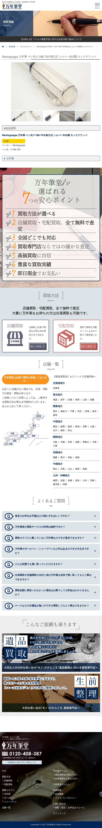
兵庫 (94, 442)
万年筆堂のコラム (61, 784)
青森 (55, 399)
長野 (85, 426)
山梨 (92, 426)
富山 (70, 430)
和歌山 (86, 442)
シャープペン (10, 802)
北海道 (56, 388)
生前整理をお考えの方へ (66, 778)
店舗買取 (8, 780)
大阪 (55, 442)
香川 (62, 457)
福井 (62, 430)
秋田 (77, 399)
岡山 (55, 469)
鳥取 (77, 469)
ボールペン (9, 798)
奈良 (70, 442)
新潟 (77, 426)
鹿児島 (56, 484)
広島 (62, 469)
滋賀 (77, 442)
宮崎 (92, 480)
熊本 (77, 480)
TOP (4, 771)
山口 (70, 469)
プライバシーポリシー (65, 798)
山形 (85, 399)
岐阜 (70, 426)
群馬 (55, 415)
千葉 (72, 411)
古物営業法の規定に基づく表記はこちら (22, 762)
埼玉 (79, 411)
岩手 (62, 399)
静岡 (62, 426)
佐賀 (62, 480)
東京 (55, 411)
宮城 (70, 399)
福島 (92, 399)
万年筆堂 (50, 825)
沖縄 (65, 484)
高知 (70, 457)
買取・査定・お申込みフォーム (70, 807)
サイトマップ (59, 813)
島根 (85, 469)
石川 (55, 430)
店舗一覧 (6, 807)
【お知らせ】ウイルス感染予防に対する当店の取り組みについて (51, 39)
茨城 (87, 411)
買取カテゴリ (8, 790)
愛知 (55, 426)
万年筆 (7, 794)
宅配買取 (8, 784)
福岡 (55, 480)
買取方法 (6, 777)
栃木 (94, 411)
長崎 (70, 480)
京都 (62, 442)
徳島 (77, 457)
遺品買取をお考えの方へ (66, 775)
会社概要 (59, 794)
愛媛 (55, 457)
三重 (55, 446)
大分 (85, 480)
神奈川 (63, 411)
